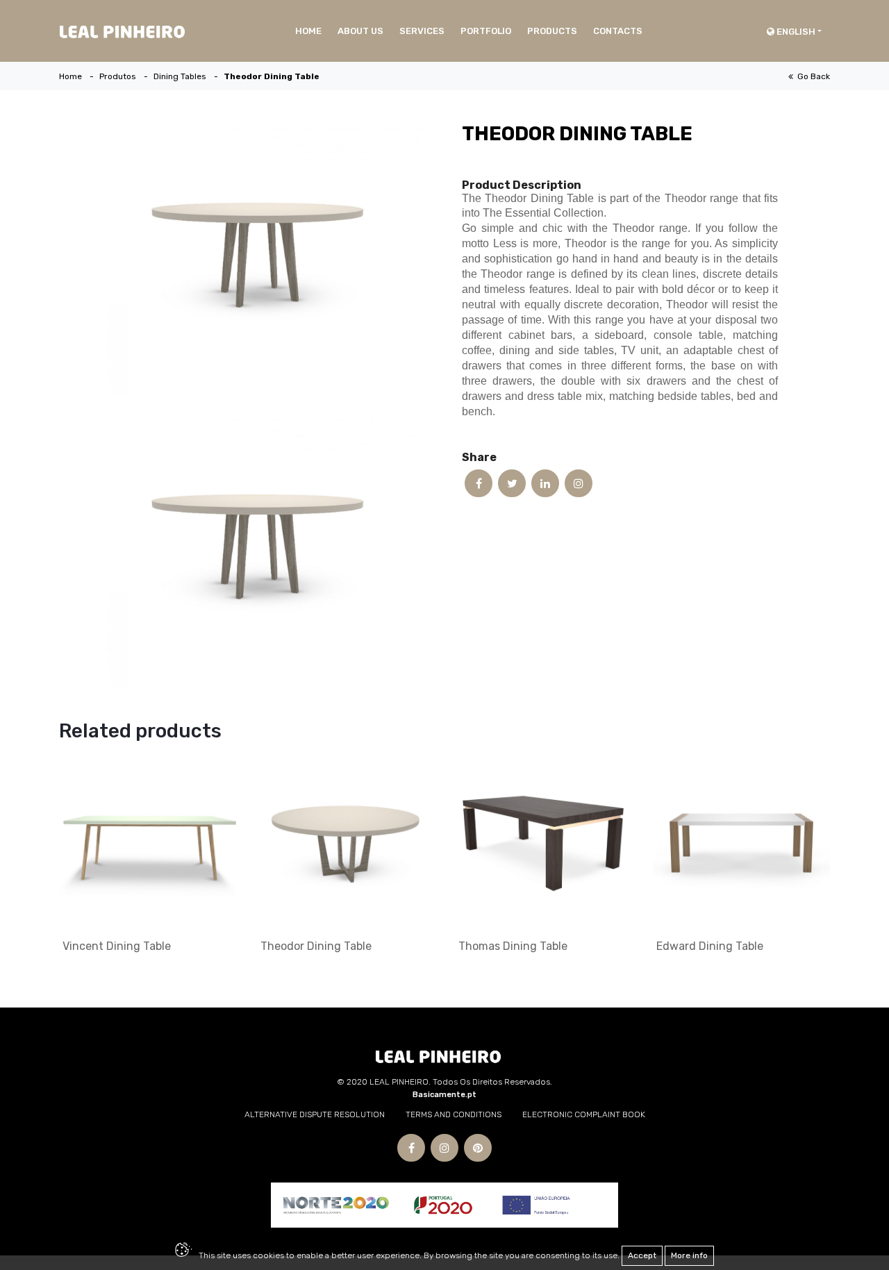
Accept (642, 1255)
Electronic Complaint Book (583, 1114)
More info (689, 1255)
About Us (360, 31)
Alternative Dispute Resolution (314, 1114)
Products (552, 31)
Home (308, 31)
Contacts (617, 31)
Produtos (117, 76)
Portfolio (485, 31)
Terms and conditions (453, 1114)
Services (421, 31)
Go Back (811, 76)
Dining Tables (179, 76)
